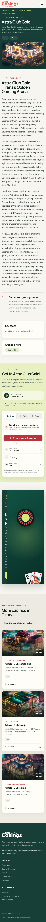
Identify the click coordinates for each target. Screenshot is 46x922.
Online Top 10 (7, 876)
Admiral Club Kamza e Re (18, 663)
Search (4, 873)
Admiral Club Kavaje (15, 725)
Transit (37, 416)
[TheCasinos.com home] (10, 4)
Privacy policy (7, 900)
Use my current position (24, 438)
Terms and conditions (10, 896)
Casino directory (8, 11)
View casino (23, 684)
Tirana (28, 11)
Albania (20, 11)
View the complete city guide (18, 623)
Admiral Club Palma (15, 787)
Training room (7, 880)
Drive (12, 416)
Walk (25, 416)
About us (5, 892)
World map (6, 865)
